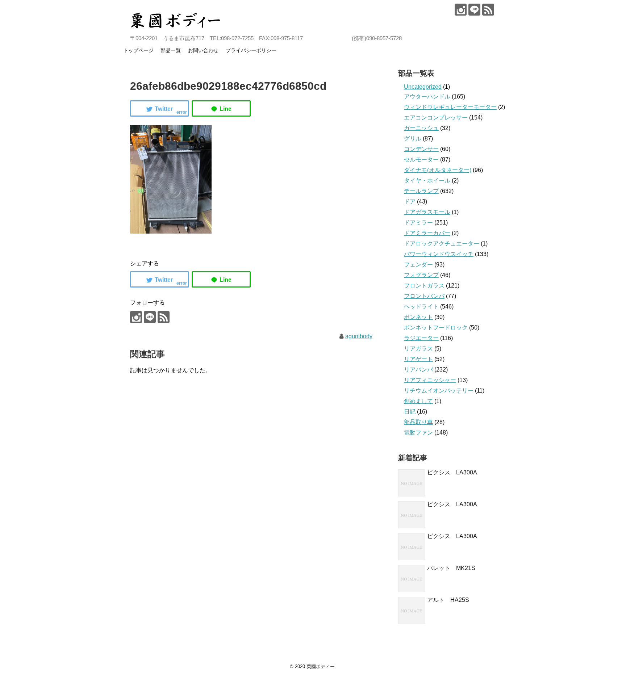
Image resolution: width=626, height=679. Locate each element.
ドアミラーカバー (427, 233)
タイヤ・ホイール (427, 180)
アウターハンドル (427, 96)
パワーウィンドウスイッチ (438, 254)
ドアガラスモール (427, 212)
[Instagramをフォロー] (461, 10)
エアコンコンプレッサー (436, 117)
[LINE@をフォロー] (474, 10)
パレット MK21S (451, 568)
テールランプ (421, 191)
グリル (412, 138)
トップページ (138, 50)
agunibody (358, 336)
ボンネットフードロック (436, 327)
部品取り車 (418, 422)
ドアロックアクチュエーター (441, 243)
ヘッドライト (421, 306)
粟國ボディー (320, 666)
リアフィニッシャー (430, 380)
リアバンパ (418, 369)
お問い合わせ (203, 50)
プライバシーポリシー (251, 50)
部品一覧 (170, 50)
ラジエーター (421, 338)
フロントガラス (424, 285)
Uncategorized (423, 87)
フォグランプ (421, 275)
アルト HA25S (448, 600)
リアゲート (418, 359)
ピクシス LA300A (452, 472)
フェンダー (418, 264)
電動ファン (418, 432)
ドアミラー (418, 222)
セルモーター (421, 159)
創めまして (418, 401)
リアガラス (418, 348)
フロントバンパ (424, 296)
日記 (410, 411)
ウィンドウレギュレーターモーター (450, 107)
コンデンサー (421, 149)
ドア (410, 201)
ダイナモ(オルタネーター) (437, 170)
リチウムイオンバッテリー (438, 390)
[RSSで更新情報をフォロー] (488, 10)
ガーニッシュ (421, 128)
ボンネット (418, 317)
